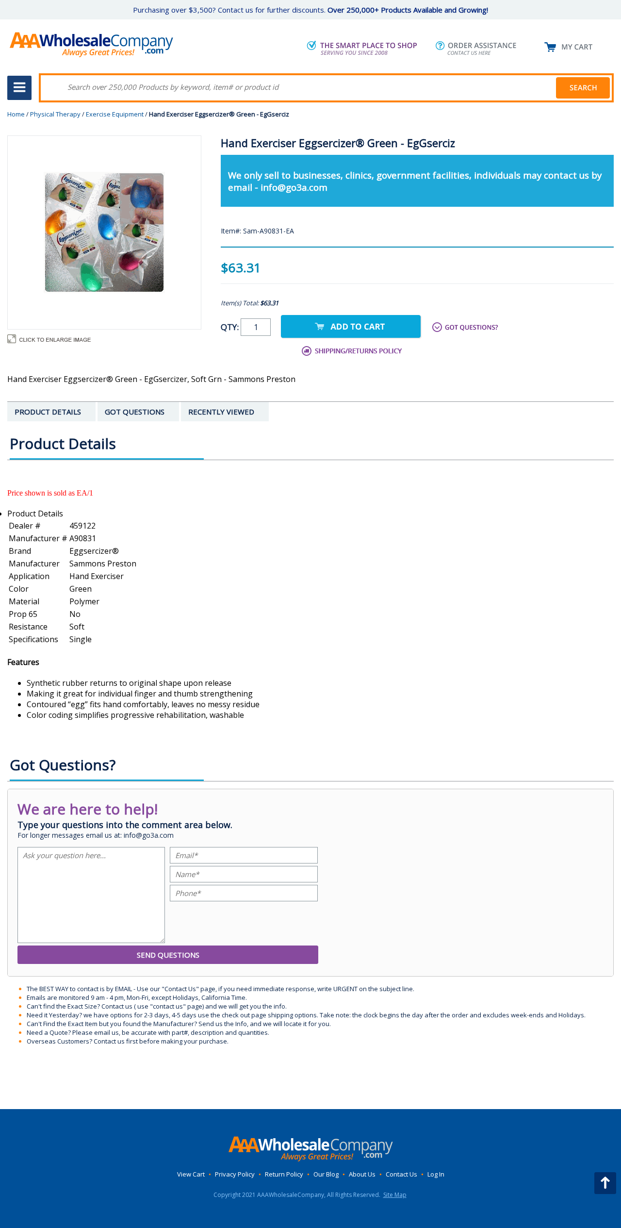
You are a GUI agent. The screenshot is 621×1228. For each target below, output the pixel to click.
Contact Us (401, 1174)
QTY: (231, 326)
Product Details (35, 513)
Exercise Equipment (115, 114)
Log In (435, 1174)
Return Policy (284, 1174)
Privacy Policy (235, 1174)
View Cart (191, 1174)
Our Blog (326, 1174)
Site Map (395, 1195)
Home (16, 114)
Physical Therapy (55, 114)
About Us (362, 1174)
